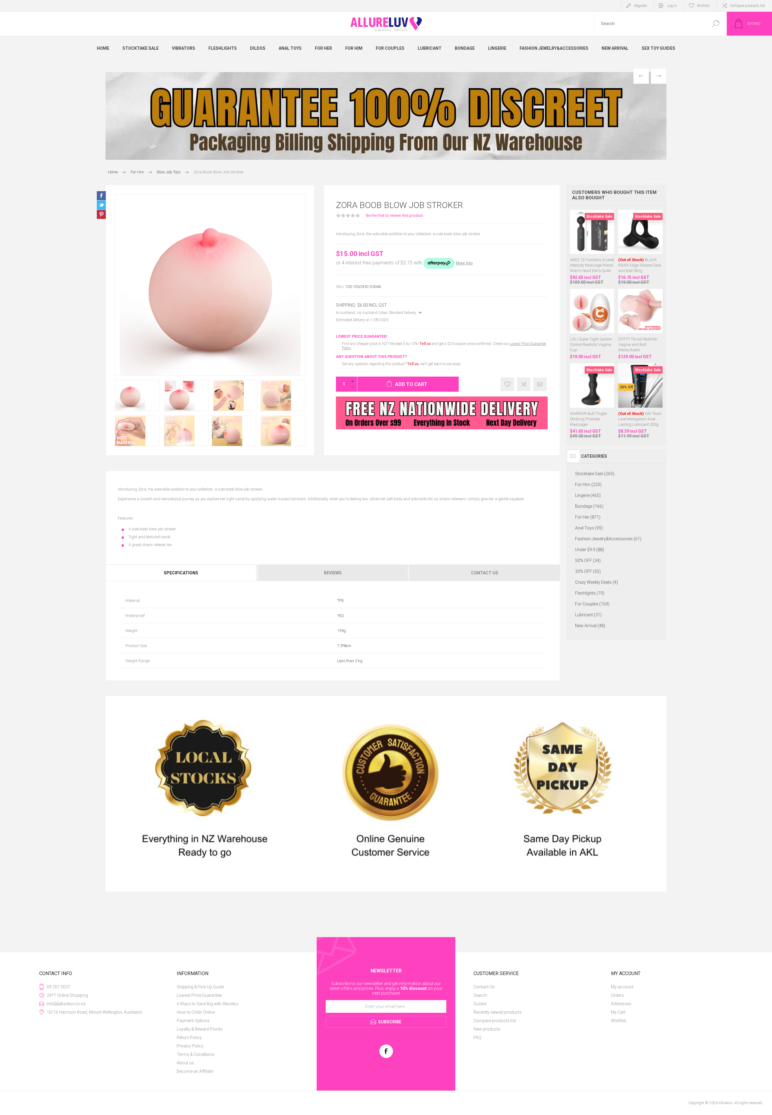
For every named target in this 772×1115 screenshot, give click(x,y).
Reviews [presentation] (333, 572)
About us (185, 1062)
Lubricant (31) (588, 614)
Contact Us (484, 986)
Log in (672, 6)
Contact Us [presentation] (484, 572)
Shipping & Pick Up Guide (200, 986)
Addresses (621, 1003)
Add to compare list (523, 384)
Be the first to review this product (394, 215)
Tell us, (413, 364)
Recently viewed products (497, 1012)
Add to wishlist (507, 384)
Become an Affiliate (195, 1071)
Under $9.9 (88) (589, 549)
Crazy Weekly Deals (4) (596, 582)
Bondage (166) (589, 506)
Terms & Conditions (195, 1054)
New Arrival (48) (590, 625)
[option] (386, 116)
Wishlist (618, 1020)
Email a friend (540, 384)
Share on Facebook (101, 195)
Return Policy (189, 1037)
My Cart (618, 1012)
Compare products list (747, 6)
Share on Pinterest (101, 214)
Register (640, 6)
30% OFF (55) (588, 571)
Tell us (425, 344)
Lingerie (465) (588, 495)
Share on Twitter (101, 205)
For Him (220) (588, 484)
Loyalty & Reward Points (200, 1029)
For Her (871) (587, 517)
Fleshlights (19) (589, 593)
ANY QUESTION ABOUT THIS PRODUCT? (371, 357)
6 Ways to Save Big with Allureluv (208, 1003)
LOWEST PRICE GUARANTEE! (361, 336)
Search (715, 24)
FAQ (477, 1037)
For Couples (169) (592, 604)
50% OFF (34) (588, 560)
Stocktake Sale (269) (594, 473)
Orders (617, 995)
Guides (480, 1003)
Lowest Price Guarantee (199, 995)
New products (486, 1029)
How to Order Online (196, 1012)
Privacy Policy (190, 1046)
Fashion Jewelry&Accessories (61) (608, 538)
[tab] (181, 573)
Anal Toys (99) (589, 528)
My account (622, 986)
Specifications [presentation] (181, 572)
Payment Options (193, 1020)
